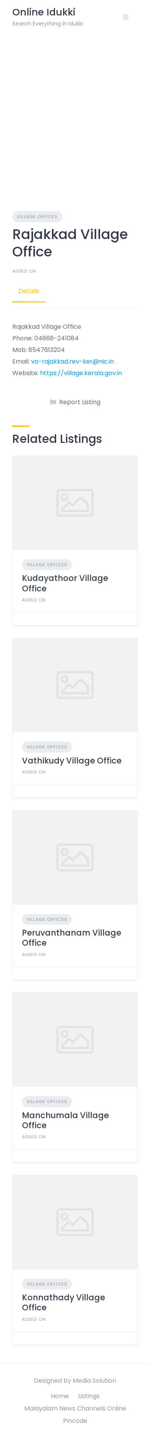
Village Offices (37, 216)
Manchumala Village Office (65, 1120)
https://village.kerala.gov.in (81, 373)
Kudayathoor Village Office (65, 583)
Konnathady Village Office (63, 1302)
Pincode (75, 1420)
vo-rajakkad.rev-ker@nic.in (72, 361)
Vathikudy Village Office (72, 760)
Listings (89, 1396)
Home (60, 1396)
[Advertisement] (75, 113)
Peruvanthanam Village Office (71, 937)
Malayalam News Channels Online (75, 1408)
